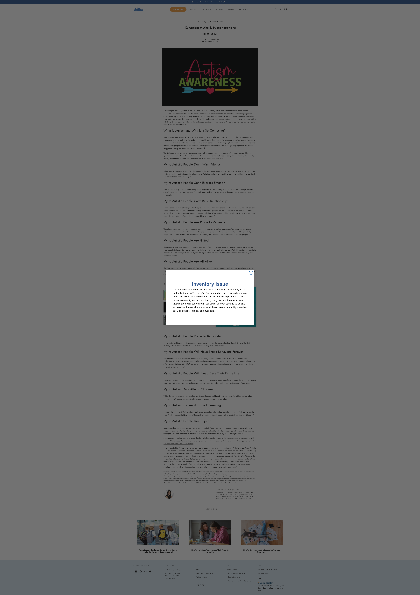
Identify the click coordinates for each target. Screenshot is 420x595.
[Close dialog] (251, 273)
